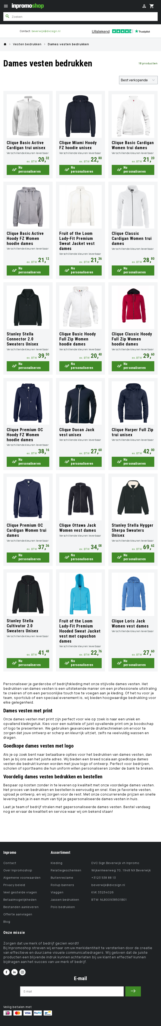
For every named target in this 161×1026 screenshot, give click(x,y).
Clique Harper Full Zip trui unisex (132, 432)
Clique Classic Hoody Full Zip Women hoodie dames (132, 339)
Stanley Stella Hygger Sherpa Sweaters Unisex (132, 530)
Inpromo (9, 852)
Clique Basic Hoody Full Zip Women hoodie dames (77, 339)
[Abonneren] (133, 991)
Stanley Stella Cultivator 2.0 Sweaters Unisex (22, 625)
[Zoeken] (7, 16)
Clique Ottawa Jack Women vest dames (77, 528)
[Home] (5, 44)
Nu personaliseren (29, 169)
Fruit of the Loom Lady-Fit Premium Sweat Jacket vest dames (77, 241)
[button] (5, 6)
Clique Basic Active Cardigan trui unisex (26, 145)
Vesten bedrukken (27, 44)
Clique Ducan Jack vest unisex (77, 432)
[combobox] (80, 16)
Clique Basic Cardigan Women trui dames (133, 145)
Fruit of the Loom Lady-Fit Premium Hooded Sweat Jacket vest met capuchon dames (80, 631)
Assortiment (60, 852)
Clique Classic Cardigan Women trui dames (132, 238)
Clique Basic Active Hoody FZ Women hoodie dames (25, 238)
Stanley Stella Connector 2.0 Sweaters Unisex (22, 339)
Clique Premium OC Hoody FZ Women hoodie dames (25, 434)
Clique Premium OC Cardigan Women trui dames (27, 530)
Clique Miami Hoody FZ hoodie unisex (78, 145)
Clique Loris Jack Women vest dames (130, 623)
